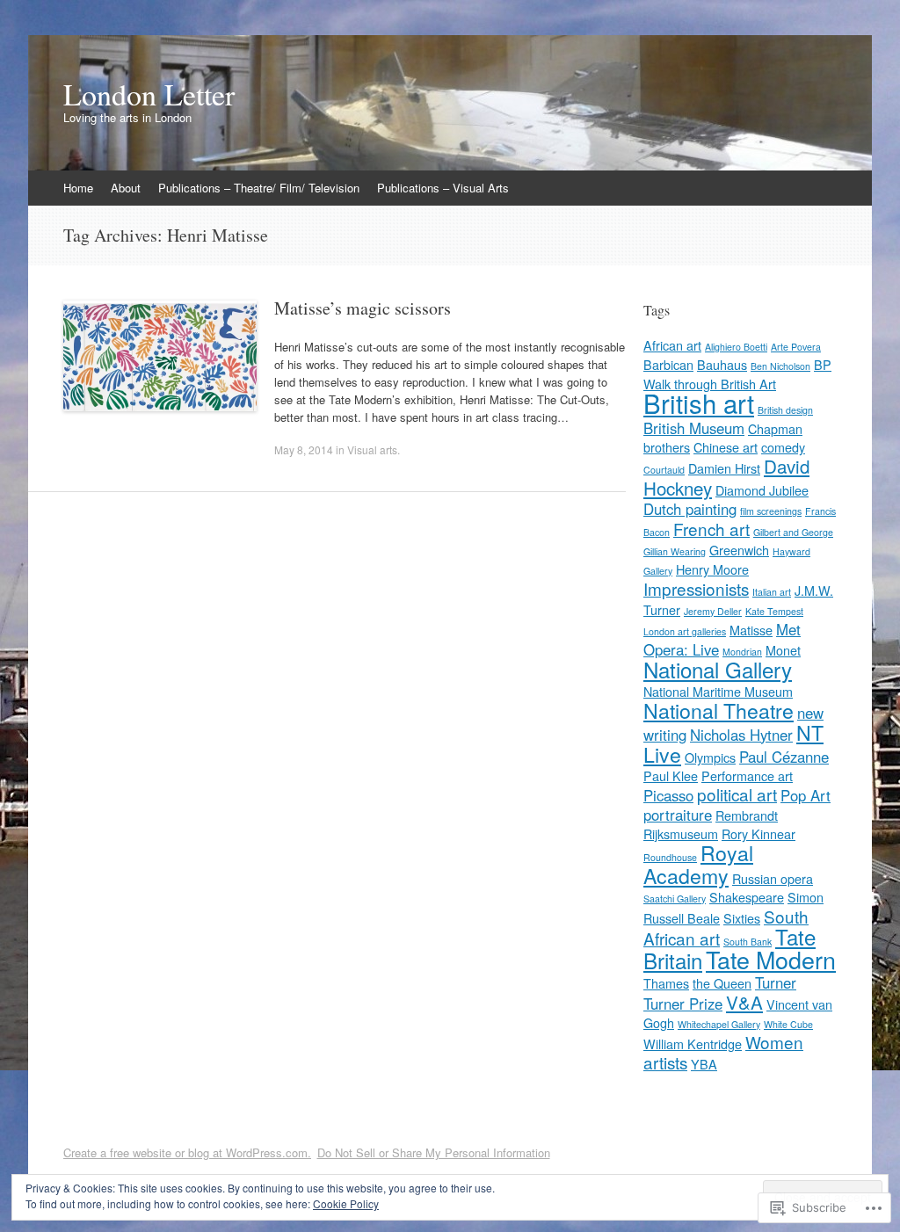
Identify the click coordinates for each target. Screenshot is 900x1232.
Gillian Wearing (674, 551)
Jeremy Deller (713, 611)
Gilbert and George (793, 532)
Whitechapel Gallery (719, 1024)
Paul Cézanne (784, 756)
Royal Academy (698, 863)
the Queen (722, 983)
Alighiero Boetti (736, 346)
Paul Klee (670, 775)
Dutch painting (690, 508)
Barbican (668, 364)
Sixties (741, 918)
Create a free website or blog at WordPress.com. (187, 1152)
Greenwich (739, 549)
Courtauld (664, 469)
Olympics (710, 757)
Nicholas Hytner (741, 734)
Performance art (747, 775)
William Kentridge (692, 1043)
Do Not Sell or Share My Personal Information (433, 1152)
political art (737, 794)
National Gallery (717, 669)
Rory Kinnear (758, 833)
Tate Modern (771, 959)
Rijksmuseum (680, 833)
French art (711, 528)
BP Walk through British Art (737, 374)
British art (698, 402)
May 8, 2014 (303, 449)
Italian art (771, 591)
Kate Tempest (774, 611)
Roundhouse (670, 857)
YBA (704, 1063)
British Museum (693, 427)
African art (672, 345)
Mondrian (742, 651)
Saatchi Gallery (674, 898)
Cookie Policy (346, 1203)
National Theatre (718, 710)
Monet (783, 650)
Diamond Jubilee (762, 490)
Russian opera (772, 878)
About (126, 187)
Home (78, 187)
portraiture (677, 814)
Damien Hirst (724, 468)
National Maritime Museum (718, 691)
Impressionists (696, 588)
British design (785, 410)
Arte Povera (796, 346)
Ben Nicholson (780, 366)
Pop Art (805, 795)
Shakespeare (746, 897)
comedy (783, 447)
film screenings (771, 511)
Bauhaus (722, 364)
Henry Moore (712, 569)
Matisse (751, 629)
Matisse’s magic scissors (362, 308)
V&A (744, 1002)
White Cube (788, 1024)
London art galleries (684, 631)
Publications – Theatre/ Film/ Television (258, 187)
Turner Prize (682, 1003)
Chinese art (725, 447)
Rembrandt (746, 815)
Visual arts (372, 449)
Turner (775, 982)
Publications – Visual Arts (443, 187)
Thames (666, 983)
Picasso (668, 795)
